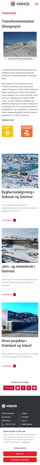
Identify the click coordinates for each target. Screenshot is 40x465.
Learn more (25, 442)
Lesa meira (7, 220)
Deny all (20, 454)
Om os (24, 421)
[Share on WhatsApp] (17, 388)
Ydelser (24, 413)
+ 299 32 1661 (10, 424)
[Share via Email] (28, 388)
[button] (36, 4)
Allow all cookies (20, 460)
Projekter (25, 417)
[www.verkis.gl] (20, 4)
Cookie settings (20, 448)
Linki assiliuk (9, 388)
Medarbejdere (27, 424)
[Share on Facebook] (23, 388)
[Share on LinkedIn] (34, 388)
